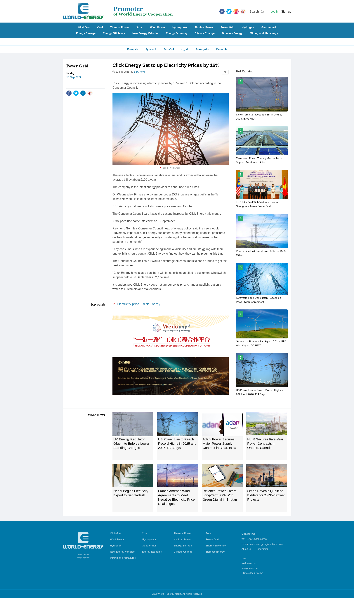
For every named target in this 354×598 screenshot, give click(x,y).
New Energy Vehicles (145, 33)
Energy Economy (176, 33)
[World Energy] (118, 11)
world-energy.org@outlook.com (266, 544)
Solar (139, 27)
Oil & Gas (84, 27)
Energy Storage (86, 33)
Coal (100, 27)
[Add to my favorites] (225, 72)
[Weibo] (243, 11)
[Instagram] (236, 11)
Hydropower (180, 27)
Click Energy (151, 304)
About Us (246, 549)
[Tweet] (229, 11)
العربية (184, 49)
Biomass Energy (232, 33)
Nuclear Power (204, 27)
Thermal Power (119, 27)
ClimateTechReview (252, 573)
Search (254, 11)
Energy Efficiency (114, 33)
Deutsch (221, 49)
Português (202, 49)
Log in (274, 11)
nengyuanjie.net (250, 568)
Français (132, 49)
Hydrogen (248, 27)
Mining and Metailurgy (264, 33)
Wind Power (157, 27)
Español (169, 49)
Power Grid (227, 27)
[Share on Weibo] (90, 92)
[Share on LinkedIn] (83, 92)
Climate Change (205, 33)
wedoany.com (249, 563)
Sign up (286, 11)
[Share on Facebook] (69, 92)
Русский (150, 49)
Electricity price (128, 304)
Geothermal (268, 27)
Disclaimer (262, 549)
